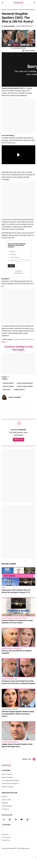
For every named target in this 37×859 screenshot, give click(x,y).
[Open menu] (2, 3)
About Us (4, 796)
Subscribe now (18, 439)
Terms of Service (6, 837)
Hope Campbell (9, 26)
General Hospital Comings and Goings (14, 618)
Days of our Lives (7, 774)
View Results (18, 271)
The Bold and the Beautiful (10, 783)
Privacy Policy (5, 834)
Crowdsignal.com (18, 273)
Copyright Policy (6, 840)
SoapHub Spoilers (19, 389)
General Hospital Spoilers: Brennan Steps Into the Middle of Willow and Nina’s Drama (18, 713)
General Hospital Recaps (9, 679)
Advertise (5, 803)
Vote (11, 265)
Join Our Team (6, 800)
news (3, 588)
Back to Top (27, 759)
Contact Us (5, 809)
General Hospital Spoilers (25, 383)
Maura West (6, 389)
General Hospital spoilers (25, 386)
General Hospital (8, 383)
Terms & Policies (7, 806)
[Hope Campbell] (5, 397)
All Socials (6, 824)
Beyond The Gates (7, 787)
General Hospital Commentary (11, 648)
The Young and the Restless (10, 780)
